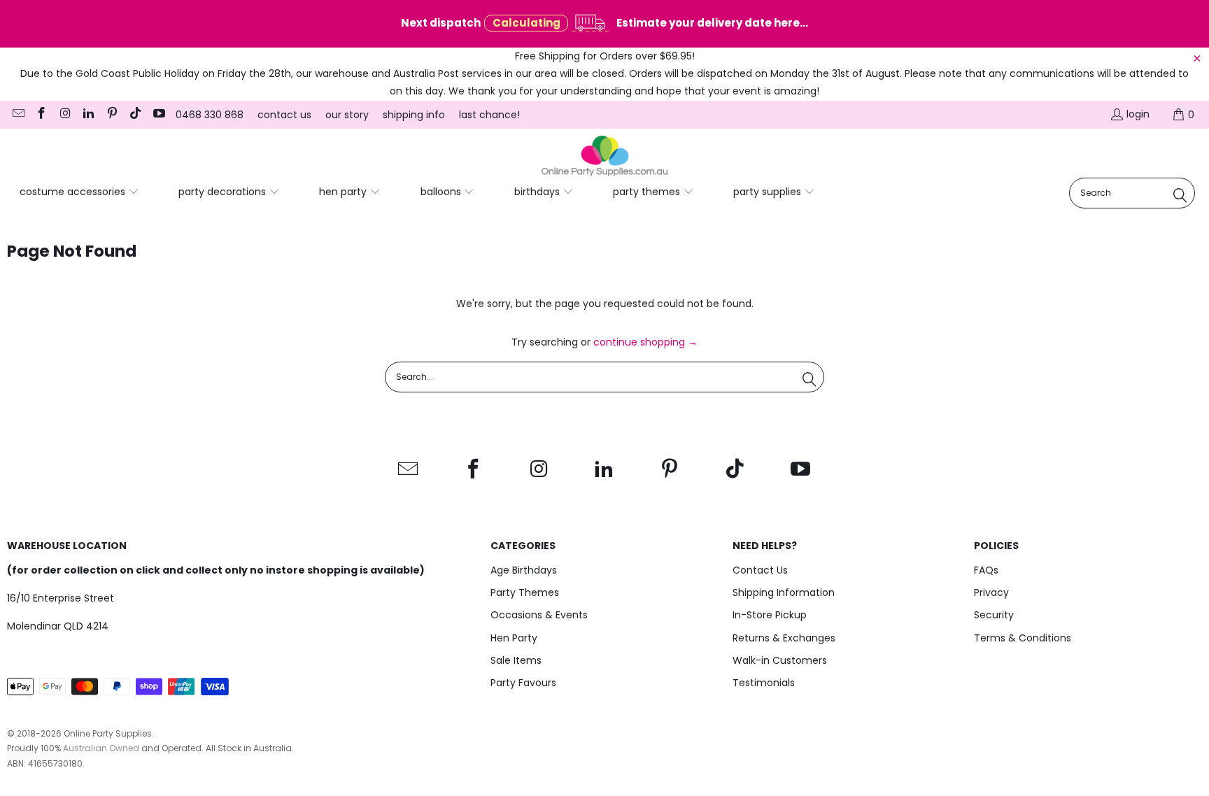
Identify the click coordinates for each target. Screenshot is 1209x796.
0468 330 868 (209, 115)
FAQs (986, 570)
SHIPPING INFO (414, 115)
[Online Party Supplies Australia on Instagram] (64, 115)
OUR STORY (347, 115)
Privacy (991, 592)
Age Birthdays (523, 570)
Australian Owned (101, 748)
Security (994, 615)
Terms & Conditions (1022, 638)
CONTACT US (284, 115)
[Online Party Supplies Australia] (604, 157)
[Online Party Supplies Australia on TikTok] (135, 115)
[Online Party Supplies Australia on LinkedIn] (88, 115)
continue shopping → (645, 342)
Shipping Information (784, 592)
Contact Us (760, 570)
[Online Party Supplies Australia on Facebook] (41, 115)
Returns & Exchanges (784, 638)
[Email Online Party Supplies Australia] (17, 115)
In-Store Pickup (770, 615)
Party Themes (524, 592)
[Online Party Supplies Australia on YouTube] (158, 115)
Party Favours (523, 683)
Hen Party (513, 638)
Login (1138, 114)
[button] (79, 192)
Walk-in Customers (780, 660)
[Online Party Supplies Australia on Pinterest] (111, 115)
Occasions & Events (539, 615)
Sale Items (516, 660)
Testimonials (764, 683)
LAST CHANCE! (489, 115)
